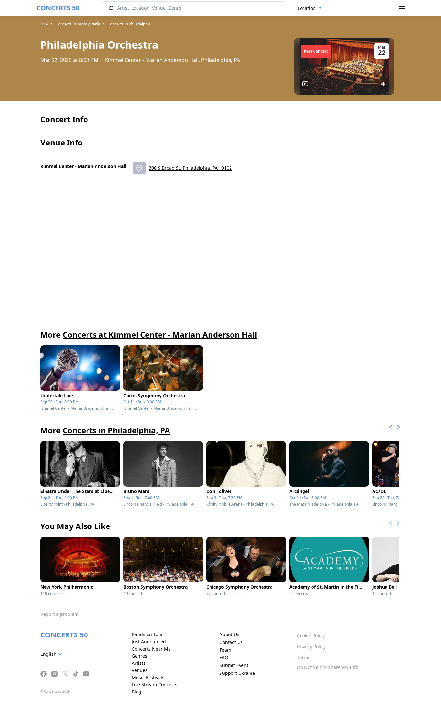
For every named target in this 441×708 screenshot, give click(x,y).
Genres (139, 656)
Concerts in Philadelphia (129, 24)
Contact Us (231, 642)
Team (225, 650)
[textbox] (52, 654)
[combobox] (309, 8)
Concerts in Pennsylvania (78, 24)
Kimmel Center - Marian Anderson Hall (83, 166)
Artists (139, 663)
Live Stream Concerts (154, 685)
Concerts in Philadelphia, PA (116, 430)
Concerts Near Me (151, 649)
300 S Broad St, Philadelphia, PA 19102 (190, 168)
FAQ (224, 657)
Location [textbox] (307, 8)
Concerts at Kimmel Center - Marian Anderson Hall (160, 334)
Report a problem (59, 614)
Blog (136, 692)
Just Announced (149, 641)
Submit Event (234, 665)
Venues (140, 670)
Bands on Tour (147, 634)
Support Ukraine (237, 673)
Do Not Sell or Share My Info (327, 667)
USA (44, 24)
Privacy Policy (311, 647)
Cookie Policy (311, 636)
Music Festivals (148, 677)
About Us (229, 634)
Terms (303, 657)
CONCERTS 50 (57, 8)
